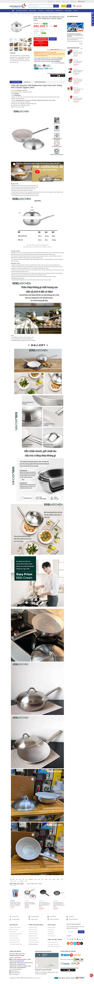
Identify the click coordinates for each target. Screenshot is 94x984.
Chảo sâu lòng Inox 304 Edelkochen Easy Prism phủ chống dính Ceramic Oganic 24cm (40, 13)
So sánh (58, 1)
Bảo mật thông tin (13, 931)
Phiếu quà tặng (51, 929)
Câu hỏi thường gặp (14, 937)
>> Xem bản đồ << (59, 62)
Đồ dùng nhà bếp (34, 916)
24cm (62, 879)
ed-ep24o (21, 881)
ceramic (53, 879)
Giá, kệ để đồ (53, 916)
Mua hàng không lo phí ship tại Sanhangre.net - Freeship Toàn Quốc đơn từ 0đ (75, 35)
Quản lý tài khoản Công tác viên (54, 946)
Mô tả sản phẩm (16, 82)
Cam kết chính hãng (33, 927)
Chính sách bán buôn (33, 931)
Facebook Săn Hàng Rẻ (15, 972)
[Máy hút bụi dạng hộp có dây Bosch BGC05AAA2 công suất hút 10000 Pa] (70, 70)
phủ (42, 879)
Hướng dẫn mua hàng (33, 933)
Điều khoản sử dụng (14, 929)
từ (17, 881)
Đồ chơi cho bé (15, 916)
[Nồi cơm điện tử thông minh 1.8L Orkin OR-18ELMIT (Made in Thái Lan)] (70, 79)
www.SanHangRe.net (15, 974)
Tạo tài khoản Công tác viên (53, 944)
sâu (16, 879)
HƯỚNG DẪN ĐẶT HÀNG (40, 82)
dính (50, 879)
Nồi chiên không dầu (73, 919)
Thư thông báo (51, 933)
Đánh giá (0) (27, 82)
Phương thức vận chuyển (15, 940)
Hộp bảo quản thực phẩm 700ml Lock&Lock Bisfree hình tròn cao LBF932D (15, 904)
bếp (15, 881)
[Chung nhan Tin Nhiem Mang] (66, 959)
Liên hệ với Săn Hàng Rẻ (34, 942)
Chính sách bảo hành (14, 935)
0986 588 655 (79, 6)
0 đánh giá (40, 23)
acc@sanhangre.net (15, 970)
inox (23, 879)
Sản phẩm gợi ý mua (34, 884)
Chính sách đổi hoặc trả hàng (16, 944)
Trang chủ (12, 13)
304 (26, 879)
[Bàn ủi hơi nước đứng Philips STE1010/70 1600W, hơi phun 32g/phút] (70, 98)
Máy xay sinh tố (34, 919)
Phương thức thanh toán (15, 942)
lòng (20, 879)
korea (26, 881)
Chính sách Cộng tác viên (53, 942)
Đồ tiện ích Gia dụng (54, 919)
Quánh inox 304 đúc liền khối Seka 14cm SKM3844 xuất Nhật (30, 904)
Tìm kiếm (18, 13)
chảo (13, 879)
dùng (11, 881)
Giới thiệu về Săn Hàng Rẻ (15, 927)
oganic (58, 879)
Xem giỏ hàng (50, 931)
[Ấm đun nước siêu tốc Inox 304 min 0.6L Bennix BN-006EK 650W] (70, 51)
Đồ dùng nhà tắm (15, 919)
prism (39, 879)
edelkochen (31, 879)
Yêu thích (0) (66, 1)
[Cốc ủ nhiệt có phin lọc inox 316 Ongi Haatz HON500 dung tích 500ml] (70, 61)
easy (35, 879)
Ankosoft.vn (38, 977)
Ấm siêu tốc (71, 916)
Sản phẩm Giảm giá (33, 935)
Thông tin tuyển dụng (33, 929)
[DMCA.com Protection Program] (78, 959)
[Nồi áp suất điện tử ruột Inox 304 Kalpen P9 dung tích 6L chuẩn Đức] (70, 88)
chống (46, 879)
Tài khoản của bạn (51, 927)
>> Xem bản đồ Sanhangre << (16, 969)
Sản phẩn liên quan (17, 884)
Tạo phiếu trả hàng (51, 935)
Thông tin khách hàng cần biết (16, 933)
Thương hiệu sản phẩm (33, 937)
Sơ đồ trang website (33, 940)
